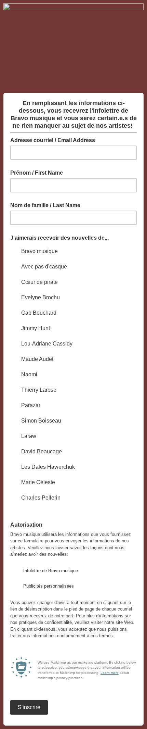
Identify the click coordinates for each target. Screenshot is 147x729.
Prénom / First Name (36, 173)
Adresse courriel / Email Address (54, 139)
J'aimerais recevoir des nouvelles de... (59, 238)
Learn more (110, 673)
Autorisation (28, 524)
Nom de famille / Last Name (45, 205)
